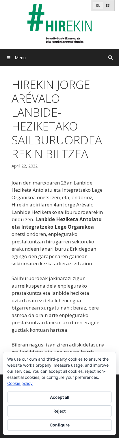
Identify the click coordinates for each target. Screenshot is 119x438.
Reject (59, 411)
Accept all (59, 397)
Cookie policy (20, 383)
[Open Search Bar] (110, 57)
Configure (60, 424)
